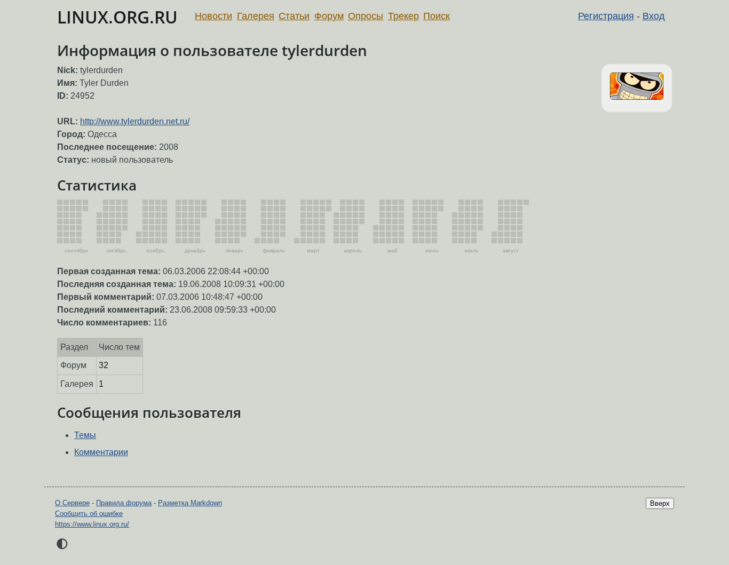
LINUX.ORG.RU (117, 16)
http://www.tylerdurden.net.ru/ (134, 121)
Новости (213, 16)
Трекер (403, 16)
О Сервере (72, 503)
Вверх (660, 503)
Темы (85, 435)
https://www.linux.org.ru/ (92, 524)
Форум (329, 16)
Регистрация (606, 16)
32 (103, 365)
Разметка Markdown (190, 503)
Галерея (255, 16)
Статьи (294, 16)
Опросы (365, 16)
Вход (654, 16)
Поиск (436, 16)
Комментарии (101, 452)
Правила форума (124, 503)
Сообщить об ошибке (89, 514)
